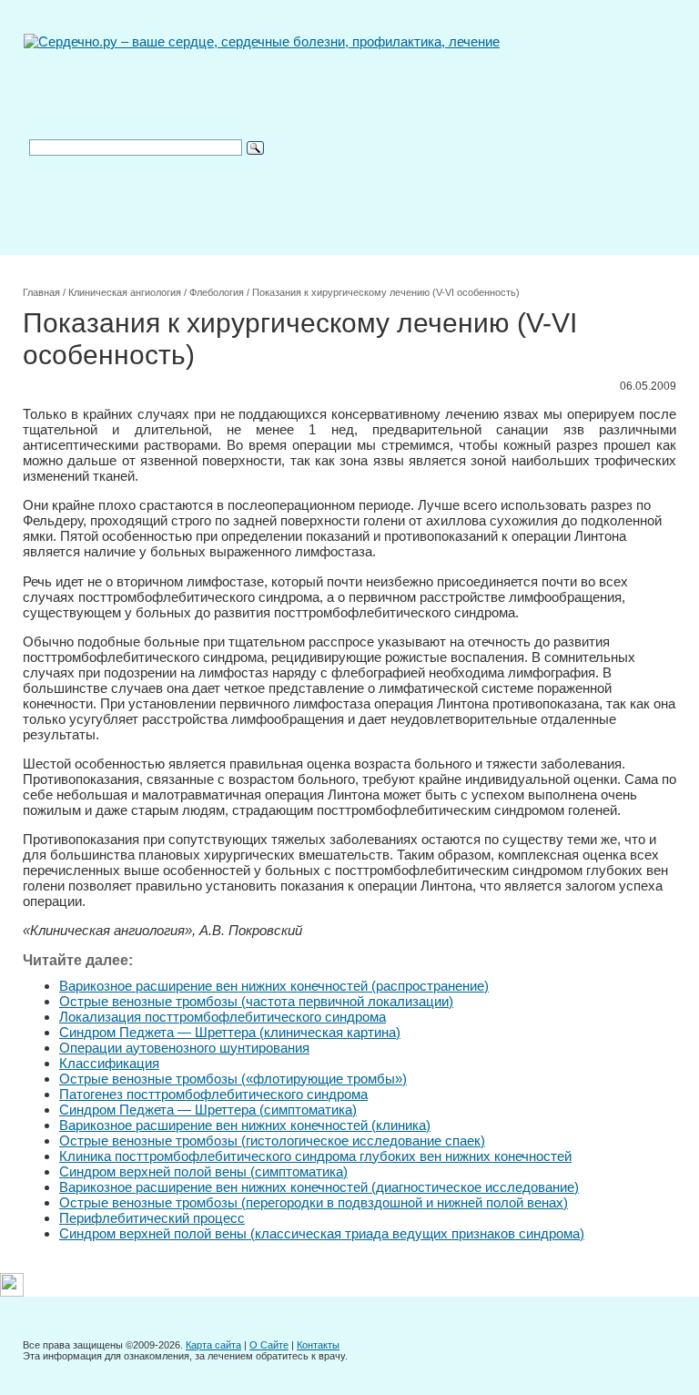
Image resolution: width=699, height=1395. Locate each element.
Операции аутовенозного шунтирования (184, 1047)
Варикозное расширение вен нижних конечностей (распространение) (274, 985)
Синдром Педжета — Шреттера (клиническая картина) (229, 1032)
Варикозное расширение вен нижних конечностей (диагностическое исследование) (319, 1187)
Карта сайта (213, 1344)
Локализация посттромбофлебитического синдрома (222, 1016)
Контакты (318, 1344)
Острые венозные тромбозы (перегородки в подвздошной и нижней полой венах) (313, 1202)
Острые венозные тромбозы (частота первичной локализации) (256, 1001)
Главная (41, 292)
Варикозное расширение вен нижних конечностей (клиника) (245, 1125)
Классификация (109, 1063)
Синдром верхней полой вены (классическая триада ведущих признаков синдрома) (321, 1233)
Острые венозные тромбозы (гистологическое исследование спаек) (272, 1140)
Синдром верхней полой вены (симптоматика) (203, 1171)
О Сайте (269, 1344)
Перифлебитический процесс (152, 1218)
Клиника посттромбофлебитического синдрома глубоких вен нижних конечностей (315, 1156)
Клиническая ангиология (124, 292)
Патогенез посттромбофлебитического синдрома (213, 1094)
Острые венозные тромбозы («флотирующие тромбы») (233, 1078)
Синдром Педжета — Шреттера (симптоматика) (208, 1109)
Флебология (216, 292)
